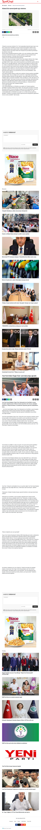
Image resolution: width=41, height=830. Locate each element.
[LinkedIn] (7, 32)
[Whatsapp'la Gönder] (9, 32)
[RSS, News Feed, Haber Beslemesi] (24, 825)
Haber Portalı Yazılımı (7, 828)
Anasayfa (5, 5)
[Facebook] (3, 32)
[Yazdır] (11, 32)
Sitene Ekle (29, 821)
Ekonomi (9, 5)
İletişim (19, 821)
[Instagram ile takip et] (21, 825)
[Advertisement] (20, 104)
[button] (33, 32)
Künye (15, 821)
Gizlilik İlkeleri (23, 821)
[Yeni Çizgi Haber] (7, 1)
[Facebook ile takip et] (16, 825)
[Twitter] (5, 32)
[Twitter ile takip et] (19, 825)
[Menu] (38, 1)
